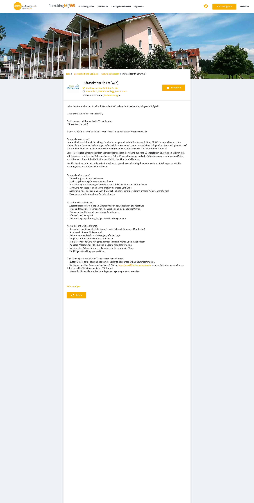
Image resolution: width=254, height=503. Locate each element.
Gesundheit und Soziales (86, 74)
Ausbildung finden (86, 7)
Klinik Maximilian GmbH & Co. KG (101, 88)
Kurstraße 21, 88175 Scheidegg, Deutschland (106, 91)
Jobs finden (103, 7)
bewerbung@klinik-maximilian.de (135, 265)
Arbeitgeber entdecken (121, 7)
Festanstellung (111, 95)
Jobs (68, 74)
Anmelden (244, 7)
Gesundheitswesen (110, 74)
